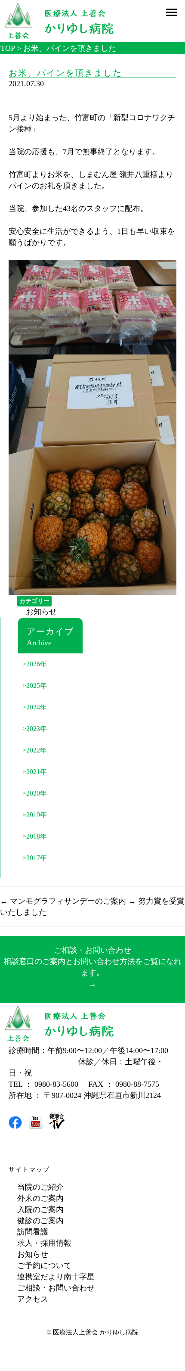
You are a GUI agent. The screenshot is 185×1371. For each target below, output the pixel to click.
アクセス (32, 1299)
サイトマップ (29, 1169)
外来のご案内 (40, 1198)
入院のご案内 (40, 1209)
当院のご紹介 (40, 1187)
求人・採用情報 (44, 1243)
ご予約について (44, 1265)
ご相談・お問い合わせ (56, 1288)
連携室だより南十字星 (56, 1276)
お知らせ (41, 611)
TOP (7, 48)
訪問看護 (32, 1232)
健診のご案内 (40, 1220)
